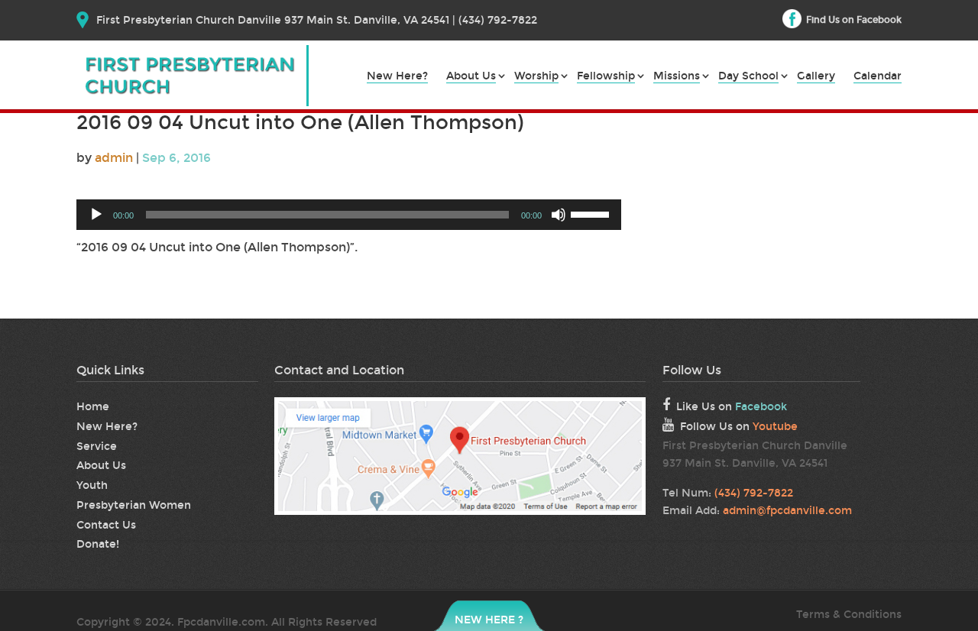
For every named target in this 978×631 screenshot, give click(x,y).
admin (114, 157)
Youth (92, 485)
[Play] (96, 214)
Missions (676, 77)
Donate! (97, 544)
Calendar (877, 77)
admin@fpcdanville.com (787, 510)
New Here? (397, 77)
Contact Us (106, 525)
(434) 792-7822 (753, 493)
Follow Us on (739, 426)
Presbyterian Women (133, 505)
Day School (748, 77)
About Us (471, 77)
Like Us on (731, 406)
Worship (536, 77)
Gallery (816, 77)
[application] (348, 214)
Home (92, 406)
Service (96, 446)
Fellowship (606, 77)
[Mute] (558, 214)
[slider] (592, 213)
